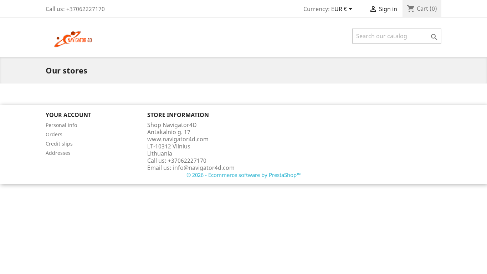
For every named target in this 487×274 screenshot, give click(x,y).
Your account (68, 115)
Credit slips (59, 143)
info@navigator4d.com (204, 168)
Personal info (61, 125)
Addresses (58, 152)
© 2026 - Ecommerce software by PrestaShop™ (243, 174)
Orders (54, 134)
